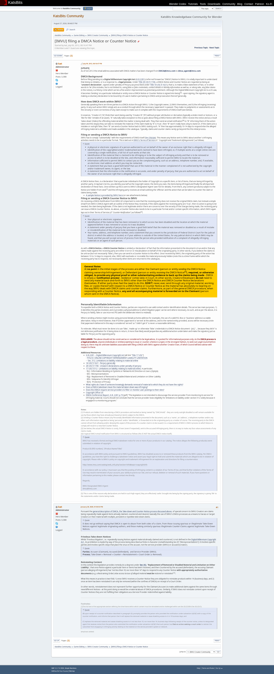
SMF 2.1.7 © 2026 (57, 668)
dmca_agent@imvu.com (189, 71)
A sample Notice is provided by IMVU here (104, 195)
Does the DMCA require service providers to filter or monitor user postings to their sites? (125, 390)
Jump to (183, 651)
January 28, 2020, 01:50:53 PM (92, 507)
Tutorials (193, 4)
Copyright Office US (94, 392)
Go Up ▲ (219, 668)
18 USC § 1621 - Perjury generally (100, 363)
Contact (248, 4)
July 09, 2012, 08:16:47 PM (92, 63)
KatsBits (15, 2)
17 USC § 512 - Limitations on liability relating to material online (113, 368)
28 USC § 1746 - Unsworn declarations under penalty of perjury (113, 366)
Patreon (259, 4)
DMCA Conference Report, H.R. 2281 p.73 (104, 395)
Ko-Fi (269, 4)
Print (217, 56)
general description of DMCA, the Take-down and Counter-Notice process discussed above (132, 511)
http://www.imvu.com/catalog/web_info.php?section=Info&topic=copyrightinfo (115, 464)
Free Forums (64, 671)
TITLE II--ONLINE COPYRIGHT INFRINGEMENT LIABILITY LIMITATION (117, 358)
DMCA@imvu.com (167, 71)
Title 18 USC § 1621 (158, 84)
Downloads (214, 4)
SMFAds (54, 671)
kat (60, 63)
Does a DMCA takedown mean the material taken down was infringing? (117, 387)
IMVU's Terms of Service (144, 140)
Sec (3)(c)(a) (150, 137)
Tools (203, 4)
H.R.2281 (140, 79)
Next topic (214, 47)
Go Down (58, 56)
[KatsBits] (57, 83)
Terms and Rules (208, 668)
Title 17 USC (137, 355)
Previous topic (201, 47)
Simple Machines (70, 668)
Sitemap (72, 671)
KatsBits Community (68, 16)
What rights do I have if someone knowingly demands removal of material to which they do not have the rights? (134, 384)
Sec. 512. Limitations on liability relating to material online (113, 360)
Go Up (56, 640)
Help (198, 668)
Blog (239, 4)
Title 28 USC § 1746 (147, 82)
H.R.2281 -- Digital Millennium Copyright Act (105, 355)
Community (228, 4)
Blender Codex (177, 4)
